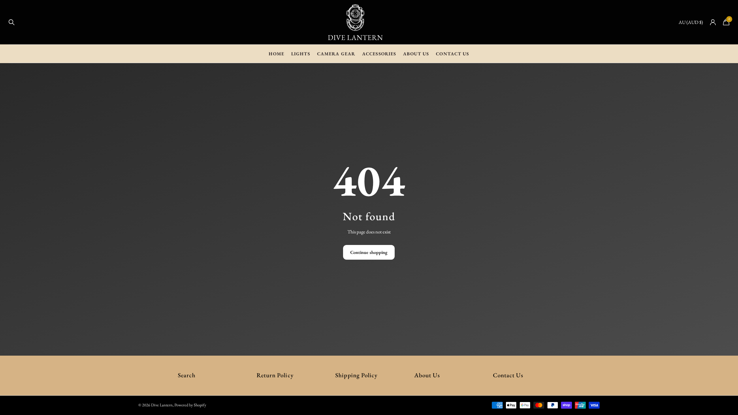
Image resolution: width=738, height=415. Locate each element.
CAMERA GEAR (336, 54)
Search (186, 375)
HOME (276, 54)
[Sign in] (713, 22)
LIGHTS (300, 54)
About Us (427, 375)
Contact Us (508, 375)
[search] (11, 22)
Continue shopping (368, 252)
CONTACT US (452, 54)
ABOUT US (416, 54)
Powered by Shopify (190, 405)
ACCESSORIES (379, 54)
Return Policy (275, 375)
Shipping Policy (356, 375)
